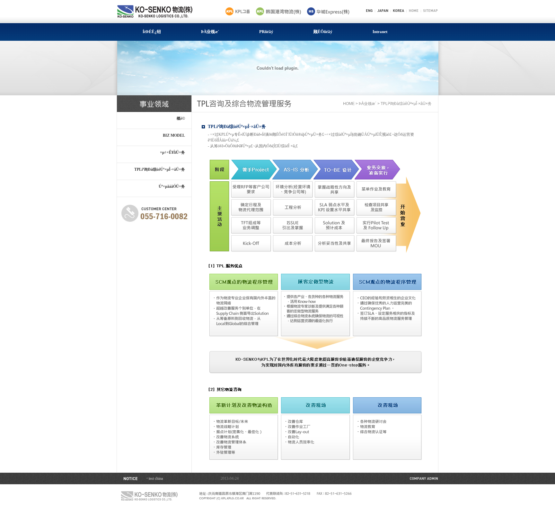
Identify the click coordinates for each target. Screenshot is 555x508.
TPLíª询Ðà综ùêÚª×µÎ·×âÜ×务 (159, 169)
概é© (181, 118)
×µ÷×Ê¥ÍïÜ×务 (172, 152)
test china (156, 478)
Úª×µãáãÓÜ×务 (172, 186)
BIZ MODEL (174, 135)
